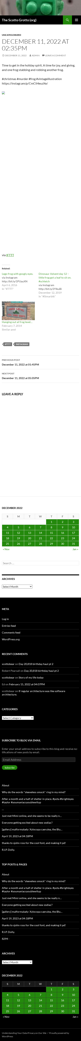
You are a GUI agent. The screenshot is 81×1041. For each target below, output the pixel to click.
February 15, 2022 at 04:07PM (27, 684)
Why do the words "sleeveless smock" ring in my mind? (34, 792)
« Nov (6, 549)
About (5, 785)
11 (7, 532)
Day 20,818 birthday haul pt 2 (36, 664)
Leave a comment (55, 55)
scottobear (8, 664)
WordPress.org (11, 639)
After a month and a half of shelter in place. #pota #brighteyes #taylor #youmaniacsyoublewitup (38, 800)
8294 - (5, 938)
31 (73, 543)
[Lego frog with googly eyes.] (20, 281)
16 (62, 532)
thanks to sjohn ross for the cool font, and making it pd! (34, 843)
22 (51, 538)
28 (40, 543)
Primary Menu (76, 19)
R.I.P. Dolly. (8, 849)
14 (40, 532)
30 (62, 543)
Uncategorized (11, 35)
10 (73, 527)
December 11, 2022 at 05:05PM (20, 376)
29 (51, 543)
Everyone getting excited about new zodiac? (27, 822)
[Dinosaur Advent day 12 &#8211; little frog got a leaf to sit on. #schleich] (57, 285)
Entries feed (9, 625)
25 (7, 543)
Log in (5, 619)
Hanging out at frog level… (17, 322)
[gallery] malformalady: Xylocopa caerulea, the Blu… (32, 829)
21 (40, 538)
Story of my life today (31, 677)
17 (73, 532)
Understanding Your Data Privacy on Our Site (24, 1033)
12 (18, 532)
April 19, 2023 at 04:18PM (17, 836)
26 (18, 543)
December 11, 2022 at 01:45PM (20, 362)
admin (36, 55)
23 (62, 538)
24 (73, 538)
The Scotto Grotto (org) (19, 20)
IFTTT (10, 255)
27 (29, 543)
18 (7, 538)
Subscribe (10, 767)
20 (29, 538)
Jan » (75, 549)
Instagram (22, 344)
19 (18, 538)
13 (29, 532)
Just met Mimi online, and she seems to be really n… (32, 815)
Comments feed (11, 632)
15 (51, 532)
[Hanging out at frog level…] (18, 310)
